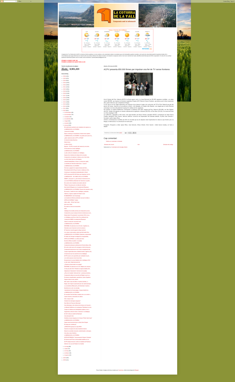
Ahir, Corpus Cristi (68, 298)
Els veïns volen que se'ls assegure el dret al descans (77, 247)
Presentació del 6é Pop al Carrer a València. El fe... (77, 170)
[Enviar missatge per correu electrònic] (125, 132)
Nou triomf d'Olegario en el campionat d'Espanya (76, 187)
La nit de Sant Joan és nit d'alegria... (73, 159)
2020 (64, 89)
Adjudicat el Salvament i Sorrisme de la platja (75, 271)
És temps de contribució (70, 324)
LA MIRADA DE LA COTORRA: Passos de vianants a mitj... (78, 189)
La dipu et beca (68, 144)
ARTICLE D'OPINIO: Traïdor (71, 200)
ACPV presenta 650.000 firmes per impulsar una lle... (77, 174)
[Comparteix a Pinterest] (135, 133)
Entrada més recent (109, 144)
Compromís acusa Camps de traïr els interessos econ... (78, 213)
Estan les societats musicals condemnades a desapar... (78, 331)
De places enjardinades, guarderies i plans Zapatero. (77, 277)
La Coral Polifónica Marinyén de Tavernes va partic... (77, 180)
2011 (64, 108)
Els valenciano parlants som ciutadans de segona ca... (77, 127)
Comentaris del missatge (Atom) (119, 147)
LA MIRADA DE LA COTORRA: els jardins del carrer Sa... (78, 135)
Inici (139, 144)
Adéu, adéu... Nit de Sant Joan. (72, 202)
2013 (64, 104)
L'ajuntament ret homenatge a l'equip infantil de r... (76, 290)
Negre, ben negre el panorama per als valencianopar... (78, 283)
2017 (64, 95)
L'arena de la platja (69, 131)
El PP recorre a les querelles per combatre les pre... (77, 256)
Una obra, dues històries (70, 333)
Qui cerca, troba (68, 204)
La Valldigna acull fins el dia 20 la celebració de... (76, 217)
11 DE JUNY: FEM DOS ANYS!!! (72, 262)
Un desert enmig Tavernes (70, 140)
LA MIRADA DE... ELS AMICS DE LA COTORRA (76, 176)
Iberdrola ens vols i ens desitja (71, 288)
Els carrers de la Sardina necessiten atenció (75, 183)
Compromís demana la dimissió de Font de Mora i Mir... (78, 245)
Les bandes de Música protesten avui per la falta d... (77, 198)
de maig (66, 346)
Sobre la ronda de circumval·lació (72, 221)
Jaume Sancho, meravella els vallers (73, 296)
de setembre (67, 119)
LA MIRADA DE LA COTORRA (71, 129)
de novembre (67, 114)
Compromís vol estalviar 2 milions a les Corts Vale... (77, 157)
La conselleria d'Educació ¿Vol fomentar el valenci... (77, 286)
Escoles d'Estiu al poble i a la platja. (73, 240)
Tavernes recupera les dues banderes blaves (75, 328)
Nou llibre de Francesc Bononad (72, 303)
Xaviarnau (120, 370)
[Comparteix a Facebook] (134, 133)
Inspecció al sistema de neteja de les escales (75, 155)
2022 (64, 84)
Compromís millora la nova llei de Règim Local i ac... (77, 275)
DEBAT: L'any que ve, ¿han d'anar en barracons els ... (77, 178)
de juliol (66, 123)
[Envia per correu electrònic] (128, 133)
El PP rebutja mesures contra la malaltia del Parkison (77, 341)
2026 (64, 76)
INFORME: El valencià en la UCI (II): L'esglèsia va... (77, 226)
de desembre (67, 112)
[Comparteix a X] (132, 133)
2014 (64, 102)
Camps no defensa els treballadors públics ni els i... (77, 309)
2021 (64, 87)
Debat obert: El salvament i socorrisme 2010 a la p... (77, 215)
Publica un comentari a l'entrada (114, 141)
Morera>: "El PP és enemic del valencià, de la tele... (77, 146)
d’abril (66, 348)
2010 (64, 110)
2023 (64, 82)
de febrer (66, 353)
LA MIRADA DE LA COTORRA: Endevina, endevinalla (77, 234)
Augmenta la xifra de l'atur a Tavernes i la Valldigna (77, 311)
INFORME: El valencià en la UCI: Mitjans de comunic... (77, 266)
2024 (64, 80)
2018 (64, 93)
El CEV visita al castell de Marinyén (73, 313)
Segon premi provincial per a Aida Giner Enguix (76, 322)
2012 (64, 106)
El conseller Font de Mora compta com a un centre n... (77, 294)
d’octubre (66, 116)
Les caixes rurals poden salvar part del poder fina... (77, 232)
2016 (64, 97)
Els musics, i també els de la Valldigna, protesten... (76, 191)
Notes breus (67, 142)
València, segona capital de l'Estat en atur (74, 193)
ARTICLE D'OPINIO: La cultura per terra (74, 238)
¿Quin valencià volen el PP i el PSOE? (73, 138)
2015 (64, 99)
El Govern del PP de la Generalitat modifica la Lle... (77, 339)
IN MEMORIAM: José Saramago (72, 195)
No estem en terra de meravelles (72, 206)
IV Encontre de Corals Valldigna (72, 148)
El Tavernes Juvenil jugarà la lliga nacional (75, 230)
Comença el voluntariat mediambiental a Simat (76, 172)
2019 (64, 91)
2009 (64, 357)
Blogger (137, 370)
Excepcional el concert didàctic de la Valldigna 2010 (77, 260)
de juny (66, 125)
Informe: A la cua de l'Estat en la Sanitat (74, 343)
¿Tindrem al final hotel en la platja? (73, 264)
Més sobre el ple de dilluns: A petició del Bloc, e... (76, 281)
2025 (64, 78)
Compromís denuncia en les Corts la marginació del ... (77, 249)
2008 (64, 360)
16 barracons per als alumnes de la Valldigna (75, 253)
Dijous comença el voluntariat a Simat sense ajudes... (77, 133)
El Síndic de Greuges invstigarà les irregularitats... (76, 236)
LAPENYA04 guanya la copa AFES (73, 326)
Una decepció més (69, 316)
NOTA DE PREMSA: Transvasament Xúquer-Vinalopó (77, 337)
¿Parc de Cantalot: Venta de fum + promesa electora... (77, 273)
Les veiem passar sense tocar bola (73, 258)
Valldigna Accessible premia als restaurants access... (77, 210)
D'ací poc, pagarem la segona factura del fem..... (76, 168)
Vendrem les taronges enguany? (72, 301)
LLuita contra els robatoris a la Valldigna (74, 153)
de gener (66, 355)
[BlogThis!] (130, 133)
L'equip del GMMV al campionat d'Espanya (75, 219)
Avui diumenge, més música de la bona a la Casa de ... (78, 305)
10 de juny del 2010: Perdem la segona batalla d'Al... (77, 268)
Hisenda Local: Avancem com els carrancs (74, 228)
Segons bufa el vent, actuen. (71, 279)
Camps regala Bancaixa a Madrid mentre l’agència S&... (78, 251)
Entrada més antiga (168, 144)
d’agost (66, 121)
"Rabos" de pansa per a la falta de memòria (75, 185)
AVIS (65, 208)
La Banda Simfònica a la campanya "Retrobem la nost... (78, 307)
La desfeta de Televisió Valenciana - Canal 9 (75, 163)
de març (66, 350)
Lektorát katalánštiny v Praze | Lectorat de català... (76, 161)
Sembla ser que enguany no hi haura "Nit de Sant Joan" (78, 318)
